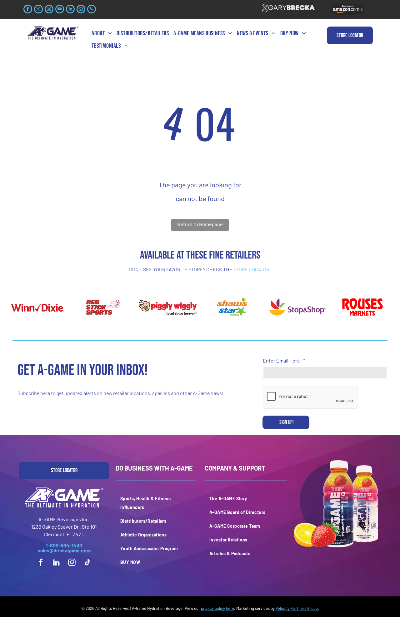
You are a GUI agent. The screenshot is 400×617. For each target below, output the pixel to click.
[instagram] (49, 10)
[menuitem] (102, 33)
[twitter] (38, 10)
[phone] (91, 10)
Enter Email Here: (282, 360)
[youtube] (59, 10)
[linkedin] (70, 10)
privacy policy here (217, 608)
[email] (81, 10)
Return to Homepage (200, 224)
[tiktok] (87, 563)
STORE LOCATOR (251, 269)
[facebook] (27, 10)
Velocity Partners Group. (297, 608)
